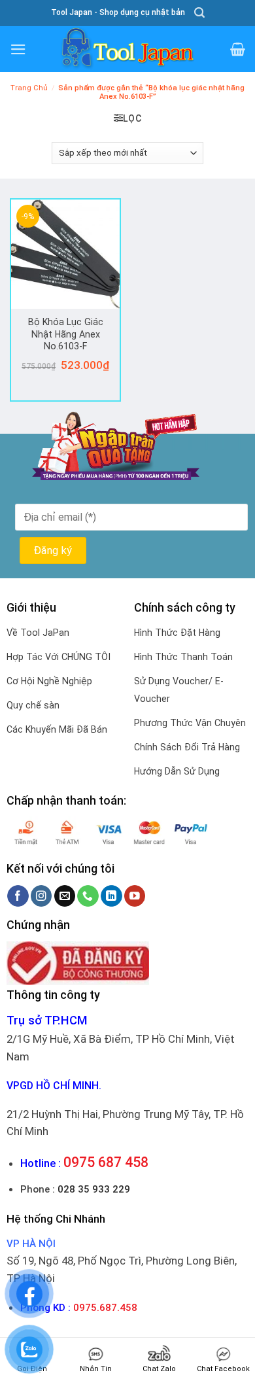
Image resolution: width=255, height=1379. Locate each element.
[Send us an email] (65, 896)
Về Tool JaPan (38, 632)
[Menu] (18, 49)
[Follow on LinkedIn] (111, 896)
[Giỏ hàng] (237, 49)
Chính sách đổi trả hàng (187, 747)
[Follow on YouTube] (135, 896)
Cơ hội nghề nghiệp (49, 681)
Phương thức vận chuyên (190, 723)
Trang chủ (29, 88)
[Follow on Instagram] (41, 896)
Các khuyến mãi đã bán (57, 729)
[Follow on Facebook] (18, 896)
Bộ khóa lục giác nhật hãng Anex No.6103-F (65, 334)
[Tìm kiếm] (199, 12)
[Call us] (88, 896)
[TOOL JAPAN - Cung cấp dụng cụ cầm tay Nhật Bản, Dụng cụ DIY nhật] (127, 49)
